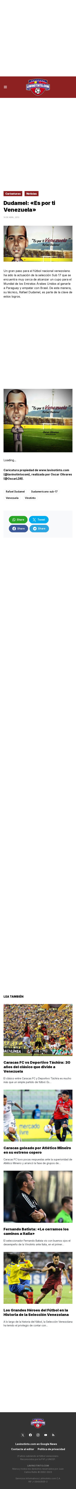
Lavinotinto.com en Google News (36, 1443)
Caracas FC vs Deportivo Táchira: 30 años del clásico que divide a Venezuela (37, 1066)
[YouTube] (45, 1435)
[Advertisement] (38, 38)
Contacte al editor (22, 1449)
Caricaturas (13, 193)
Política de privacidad (51, 1449)
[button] (5, 87)
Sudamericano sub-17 (44, 491)
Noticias (31, 193)
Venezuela (12, 497)
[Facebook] (30, 1435)
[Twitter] (23, 1435)
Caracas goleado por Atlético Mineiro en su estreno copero (37, 1150)
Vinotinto (30, 497)
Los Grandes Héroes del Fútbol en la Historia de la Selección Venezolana (36, 1312)
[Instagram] (38, 1435)
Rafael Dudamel (15, 491)
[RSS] (53, 1435)
